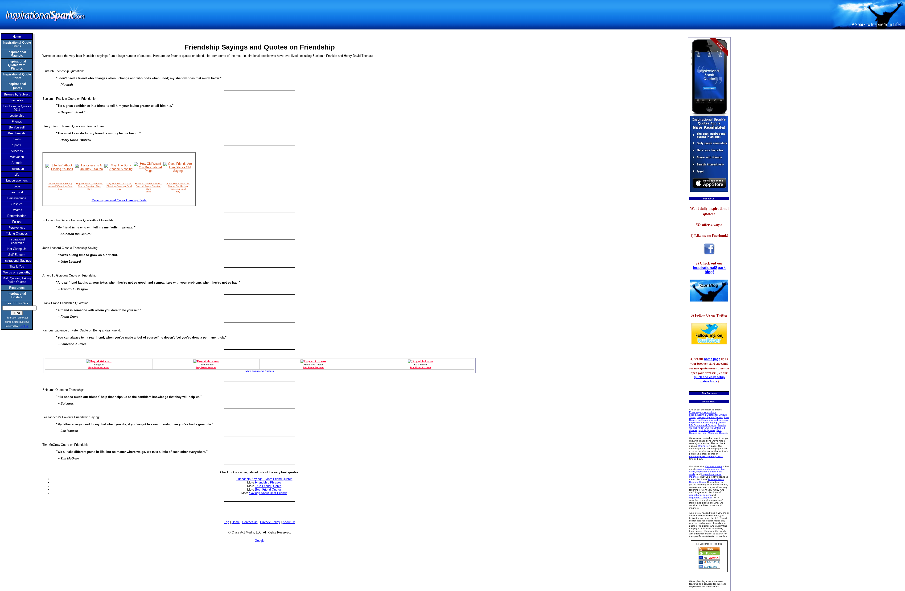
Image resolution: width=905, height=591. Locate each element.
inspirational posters (700, 495)
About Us (289, 522)
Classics (17, 204)
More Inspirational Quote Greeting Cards (119, 200)
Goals (17, 139)
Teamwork (17, 192)
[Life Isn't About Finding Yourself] (60, 169)
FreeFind (24, 326)
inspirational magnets (700, 497)
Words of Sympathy (16, 272)
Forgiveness (16, 227)
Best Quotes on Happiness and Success (709, 418)
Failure (16, 221)
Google (259, 540)
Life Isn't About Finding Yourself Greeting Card (60, 185)
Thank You (16, 266)
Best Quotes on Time (705, 431)
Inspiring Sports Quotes (710, 417)
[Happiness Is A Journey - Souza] (89, 169)
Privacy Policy (270, 522)
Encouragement (17, 180)
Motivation (17, 157)
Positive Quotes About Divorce (707, 426)
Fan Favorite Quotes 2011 (17, 108)
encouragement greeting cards (706, 456)
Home (236, 522)
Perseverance (16, 198)
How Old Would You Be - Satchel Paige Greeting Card (148, 186)
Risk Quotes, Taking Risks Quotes (17, 280)
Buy (60, 189)
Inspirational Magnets (17, 53)
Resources (17, 287)
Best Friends (16, 133)
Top (226, 522)
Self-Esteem (16, 254)
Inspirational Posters (17, 295)
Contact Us (250, 522)
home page (712, 359)
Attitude (17, 163)
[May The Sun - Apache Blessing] (119, 169)
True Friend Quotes (268, 486)
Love (16, 186)
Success (17, 151)
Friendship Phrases (268, 482)
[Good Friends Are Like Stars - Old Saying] (178, 171)
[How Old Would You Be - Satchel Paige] (148, 171)
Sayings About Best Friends (268, 493)
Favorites (16, 100)
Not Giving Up (16, 249)
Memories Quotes (717, 433)
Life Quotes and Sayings (702, 425)
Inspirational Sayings (17, 260)
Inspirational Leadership (16, 241)
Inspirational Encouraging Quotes (707, 422)
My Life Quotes (707, 430)
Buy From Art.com (98, 367)
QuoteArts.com (713, 466)
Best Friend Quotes (268, 489)
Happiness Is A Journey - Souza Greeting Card (89, 185)
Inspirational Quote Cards (17, 44)
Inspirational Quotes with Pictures (17, 65)
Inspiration (17, 168)
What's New (704, 446)
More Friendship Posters (260, 371)
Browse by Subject (17, 94)
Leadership (16, 115)
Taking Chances (17, 233)
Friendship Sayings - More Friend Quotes (264, 479)
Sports (16, 145)
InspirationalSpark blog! (709, 270)
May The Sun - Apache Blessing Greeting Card (119, 185)
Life (16, 174)
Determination (16, 216)
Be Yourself (17, 127)
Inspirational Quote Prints (17, 76)
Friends (17, 121)
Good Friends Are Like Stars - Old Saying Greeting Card (178, 186)
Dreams (17, 210)
